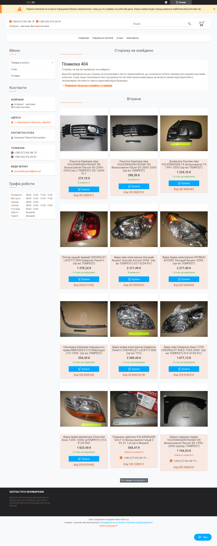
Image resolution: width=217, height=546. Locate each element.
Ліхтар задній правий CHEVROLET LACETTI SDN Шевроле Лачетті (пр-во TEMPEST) (84, 260)
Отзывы (15, 75)
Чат (205, 537)
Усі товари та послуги (133, 480)
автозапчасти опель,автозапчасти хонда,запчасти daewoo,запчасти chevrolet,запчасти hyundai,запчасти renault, (29, 501)
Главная (83, 38)
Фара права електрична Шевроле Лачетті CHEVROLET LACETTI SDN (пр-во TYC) (134, 350)
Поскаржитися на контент (112, 522)
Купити (86, 189)
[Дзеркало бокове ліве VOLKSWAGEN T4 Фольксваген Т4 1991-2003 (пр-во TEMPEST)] (184, 133)
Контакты (133, 38)
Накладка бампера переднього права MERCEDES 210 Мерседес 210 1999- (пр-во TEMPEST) (84, 350)
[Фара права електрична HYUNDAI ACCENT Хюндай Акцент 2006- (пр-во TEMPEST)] (184, 229)
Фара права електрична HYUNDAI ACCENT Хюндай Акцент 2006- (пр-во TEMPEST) (183, 260)
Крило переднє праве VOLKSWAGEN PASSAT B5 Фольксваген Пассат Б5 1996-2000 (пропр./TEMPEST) (184, 441)
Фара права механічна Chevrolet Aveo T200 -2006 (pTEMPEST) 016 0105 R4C (84, 439)
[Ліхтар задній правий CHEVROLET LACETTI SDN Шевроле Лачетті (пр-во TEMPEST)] (84, 229)
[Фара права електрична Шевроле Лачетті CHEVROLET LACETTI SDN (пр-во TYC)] (134, 319)
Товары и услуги (102, 38)
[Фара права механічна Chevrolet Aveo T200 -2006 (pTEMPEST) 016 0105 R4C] (84, 408)
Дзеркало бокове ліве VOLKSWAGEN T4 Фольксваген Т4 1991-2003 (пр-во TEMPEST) (184, 164)
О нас (119, 38)
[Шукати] (189, 23)
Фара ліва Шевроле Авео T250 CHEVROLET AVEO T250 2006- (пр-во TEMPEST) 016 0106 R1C (183, 350)
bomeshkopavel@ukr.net (27, 171)
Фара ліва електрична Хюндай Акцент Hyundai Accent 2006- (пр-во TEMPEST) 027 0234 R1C (134, 260)
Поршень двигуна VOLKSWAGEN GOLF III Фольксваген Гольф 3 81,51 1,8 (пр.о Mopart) (134, 439)
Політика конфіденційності (140, 522)
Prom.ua (125, 519)
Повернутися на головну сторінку (88, 85)
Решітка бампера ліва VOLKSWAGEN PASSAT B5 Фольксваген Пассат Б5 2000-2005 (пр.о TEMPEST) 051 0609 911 (83, 167)
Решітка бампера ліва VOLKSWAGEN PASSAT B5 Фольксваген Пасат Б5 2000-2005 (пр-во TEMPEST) (133, 166)
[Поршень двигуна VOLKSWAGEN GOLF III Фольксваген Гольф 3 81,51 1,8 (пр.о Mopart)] (134, 408)
